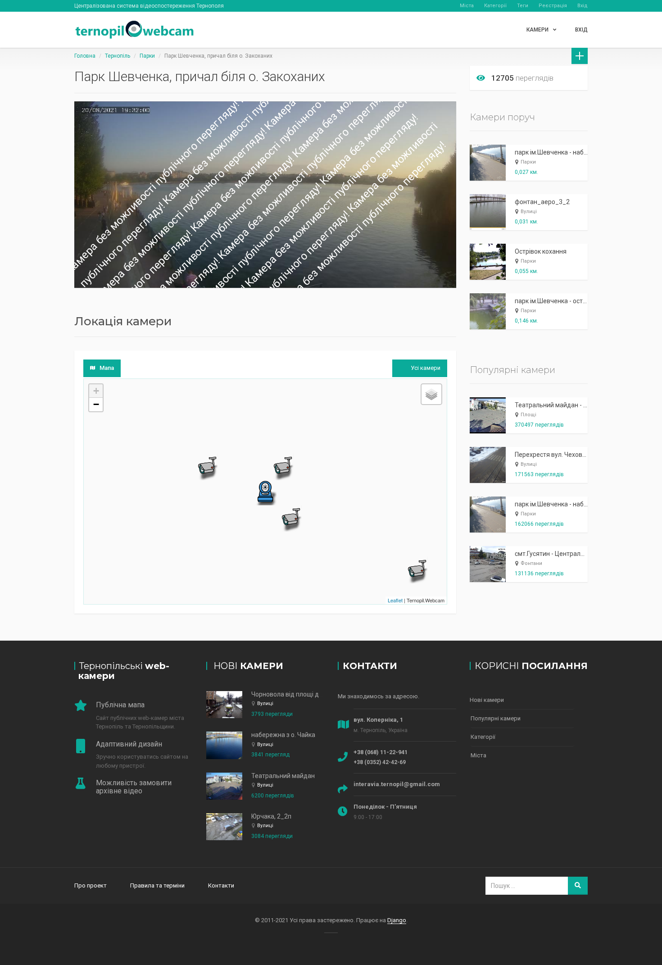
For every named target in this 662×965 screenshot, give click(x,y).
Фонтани (531, 563)
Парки (147, 56)
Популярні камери (496, 718)
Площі (528, 415)
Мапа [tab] (107, 367)
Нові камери (487, 699)
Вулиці (529, 211)
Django (396, 920)
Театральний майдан (283, 775)
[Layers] (431, 394)
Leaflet (395, 600)
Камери (537, 30)
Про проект (90, 885)
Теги (522, 6)
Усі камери (425, 367)
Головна (84, 56)
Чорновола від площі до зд (291, 694)
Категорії (495, 6)
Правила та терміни (157, 885)
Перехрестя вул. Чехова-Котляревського (575, 454)
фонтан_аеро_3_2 (542, 201)
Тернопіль (117, 56)
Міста (467, 6)
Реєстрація (553, 6)
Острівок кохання (541, 251)
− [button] (96, 404)
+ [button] (96, 390)
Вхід (582, 6)
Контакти (221, 885)
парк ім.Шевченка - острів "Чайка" (565, 301)
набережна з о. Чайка (283, 734)
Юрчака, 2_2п (271, 816)
